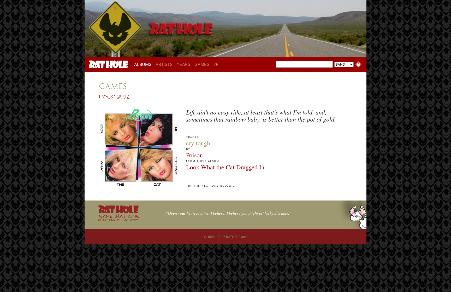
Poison (194, 155)
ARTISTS (164, 64)
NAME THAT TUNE (118, 217)
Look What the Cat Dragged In (225, 167)
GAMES (201, 64)
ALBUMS (143, 64)
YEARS (183, 64)
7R (215, 64)
